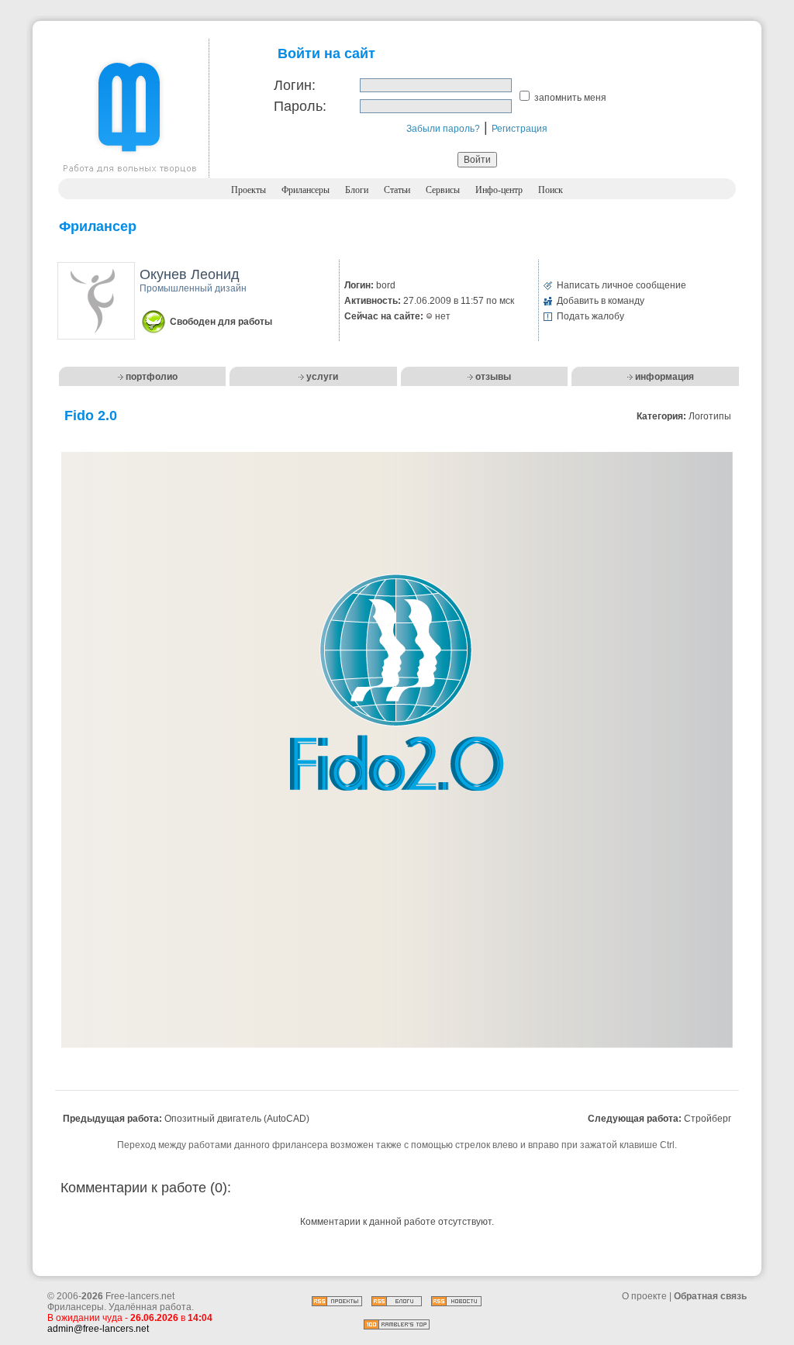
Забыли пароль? (443, 128)
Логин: (295, 85)
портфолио (152, 376)
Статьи (397, 190)
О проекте (644, 1296)
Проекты (248, 190)
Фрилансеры (305, 190)
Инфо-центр (499, 190)
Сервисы (443, 190)
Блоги (356, 190)
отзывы (493, 376)
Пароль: (300, 106)
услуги (322, 376)
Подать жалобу (590, 316)
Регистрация (519, 128)
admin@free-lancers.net (98, 1328)
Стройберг (707, 1118)
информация (664, 376)
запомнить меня (570, 97)
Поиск (550, 190)
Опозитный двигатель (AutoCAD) (236, 1118)
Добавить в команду (600, 300)
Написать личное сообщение (621, 285)
